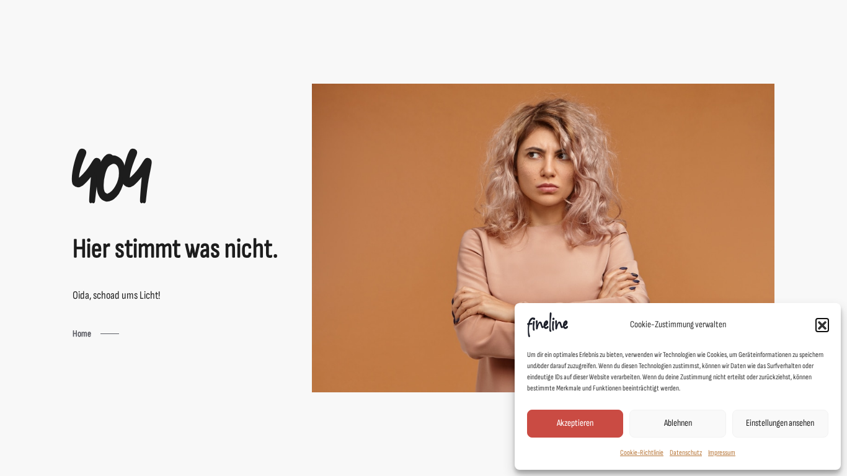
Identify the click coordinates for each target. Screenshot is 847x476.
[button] (822, 325)
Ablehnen (678, 423)
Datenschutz (686, 452)
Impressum (721, 452)
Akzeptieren (575, 423)
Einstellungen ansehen (780, 423)
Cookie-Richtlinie (641, 452)
